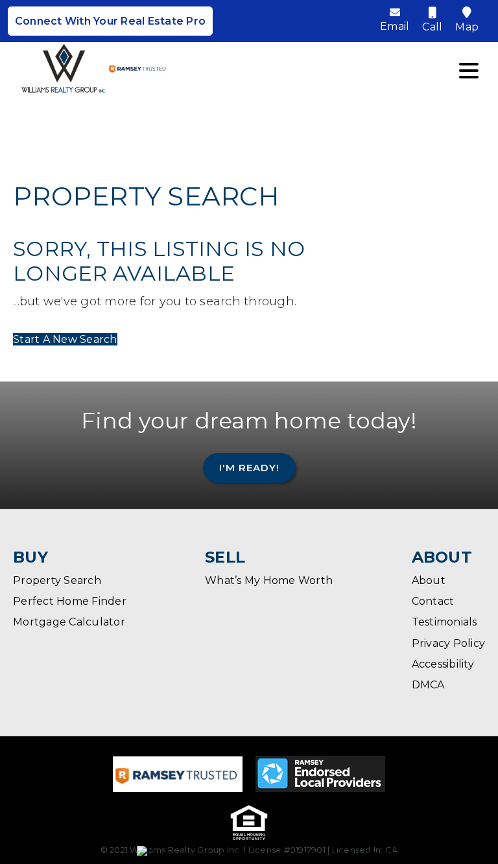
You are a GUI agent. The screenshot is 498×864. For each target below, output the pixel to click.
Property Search (57, 580)
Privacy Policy (449, 643)
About (428, 580)
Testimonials (444, 622)
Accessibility (443, 664)
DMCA (428, 685)
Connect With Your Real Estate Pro (110, 21)
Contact (433, 601)
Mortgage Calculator (69, 622)
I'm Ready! (249, 467)
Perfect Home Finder (69, 601)
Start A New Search (65, 339)
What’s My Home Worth (269, 580)
